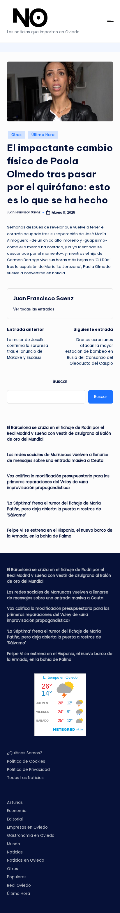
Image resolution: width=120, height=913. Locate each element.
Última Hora (43, 134)
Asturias (15, 802)
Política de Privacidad (28, 769)
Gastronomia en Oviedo (30, 835)
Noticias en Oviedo (25, 860)
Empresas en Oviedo (27, 827)
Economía (17, 811)
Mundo (13, 844)
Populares (17, 877)
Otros (16, 134)
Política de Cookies (26, 761)
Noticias (15, 852)
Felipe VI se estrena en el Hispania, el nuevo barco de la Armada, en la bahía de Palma (59, 533)
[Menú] (110, 21)
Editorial (15, 819)
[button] (33, 309)
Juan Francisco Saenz (43, 298)
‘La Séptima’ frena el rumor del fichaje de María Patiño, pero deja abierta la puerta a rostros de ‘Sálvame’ (54, 509)
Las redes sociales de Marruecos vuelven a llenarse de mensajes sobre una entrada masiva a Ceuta (57, 457)
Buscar (60, 381)
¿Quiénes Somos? (24, 753)
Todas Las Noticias (25, 778)
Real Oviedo (19, 885)
